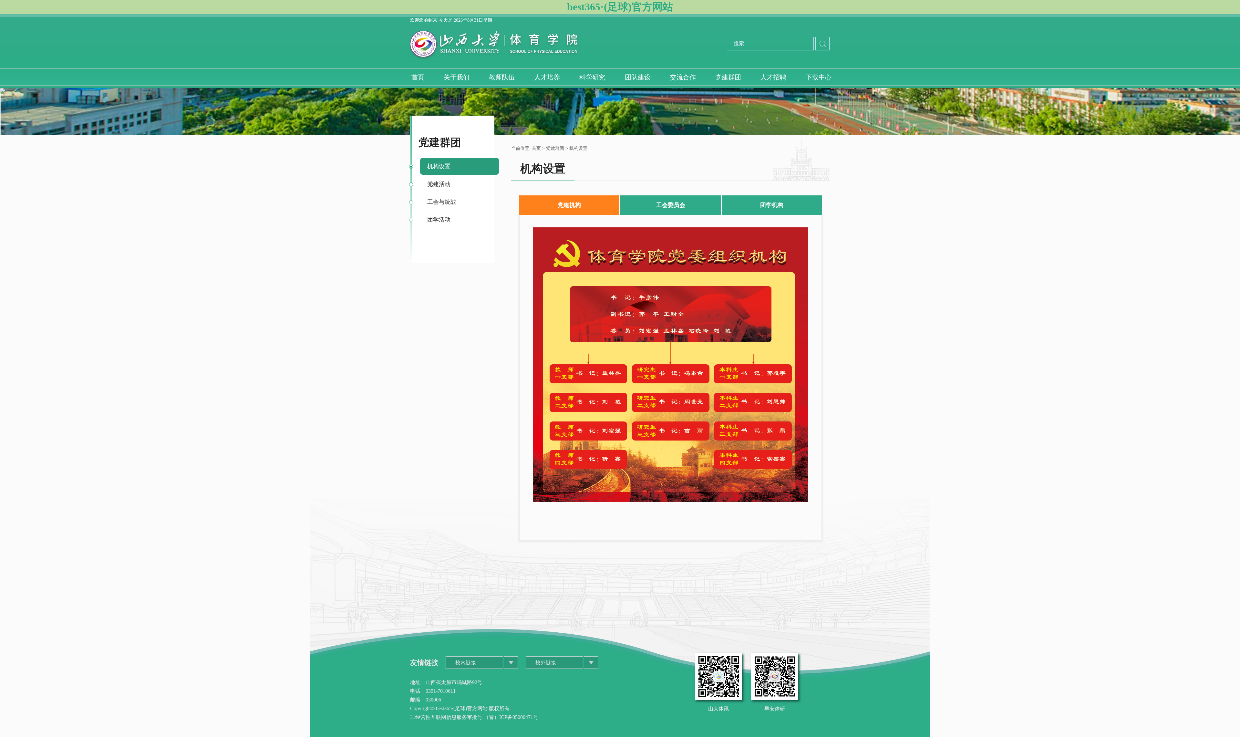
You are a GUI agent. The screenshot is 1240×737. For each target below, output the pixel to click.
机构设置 (438, 166)
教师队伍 (502, 77)
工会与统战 (441, 202)
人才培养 (547, 77)
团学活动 (438, 219)
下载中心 (819, 77)
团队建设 (638, 77)
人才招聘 (773, 77)
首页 (417, 77)
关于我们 (457, 77)
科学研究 (592, 77)
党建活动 (438, 184)
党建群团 (728, 77)
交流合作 (683, 77)
